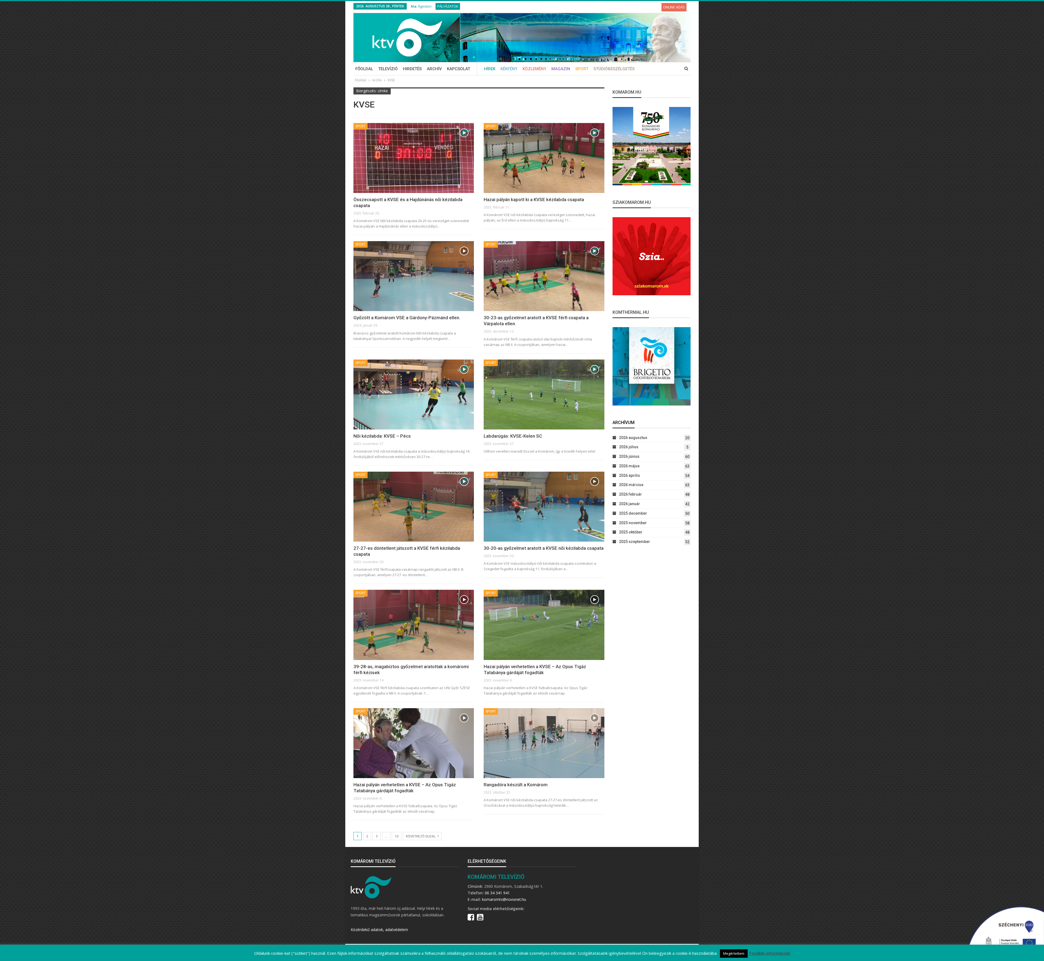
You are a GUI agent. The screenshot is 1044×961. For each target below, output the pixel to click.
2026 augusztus (633, 437)
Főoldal (364, 68)
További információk (769, 953)
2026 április (629, 475)
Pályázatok (447, 6)
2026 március (631, 485)
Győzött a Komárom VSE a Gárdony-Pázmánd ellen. (406, 317)
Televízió (388, 68)
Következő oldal (421, 836)
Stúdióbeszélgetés (614, 68)
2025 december (633, 513)
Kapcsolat (458, 68)
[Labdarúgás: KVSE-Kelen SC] (544, 394)
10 (397, 836)
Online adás (674, 7)
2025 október (630, 532)
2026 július (628, 447)
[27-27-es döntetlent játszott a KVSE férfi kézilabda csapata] (413, 507)
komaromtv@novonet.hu (504, 899)
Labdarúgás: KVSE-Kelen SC (513, 436)
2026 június (629, 456)
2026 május (629, 466)
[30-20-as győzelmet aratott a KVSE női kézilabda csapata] (544, 507)
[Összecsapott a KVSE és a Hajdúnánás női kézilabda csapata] (413, 158)
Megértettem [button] (733, 953)
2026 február (630, 494)
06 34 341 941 (497, 892)
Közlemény (534, 68)
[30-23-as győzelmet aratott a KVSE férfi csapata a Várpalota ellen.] (544, 276)
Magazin (560, 68)
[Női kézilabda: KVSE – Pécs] (413, 394)
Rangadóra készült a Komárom (516, 784)
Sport (581, 68)
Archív (434, 68)
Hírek (489, 68)
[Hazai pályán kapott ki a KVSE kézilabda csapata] (544, 158)
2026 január (629, 504)
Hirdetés (412, 68)
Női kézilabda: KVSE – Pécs (382, 436)
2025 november (633, 523)
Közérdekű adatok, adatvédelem (379, 929)
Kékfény (509, 68)
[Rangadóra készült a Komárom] (544, 743)
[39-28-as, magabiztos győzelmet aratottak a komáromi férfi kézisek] (413, 625)
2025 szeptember (634, 541)
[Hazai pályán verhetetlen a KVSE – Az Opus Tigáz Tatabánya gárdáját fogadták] (544, 625)
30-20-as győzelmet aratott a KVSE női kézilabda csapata (544, 548)
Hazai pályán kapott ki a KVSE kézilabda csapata (534, 199)
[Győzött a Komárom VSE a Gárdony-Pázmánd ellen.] (413, 276)
